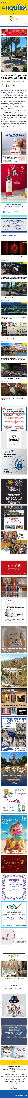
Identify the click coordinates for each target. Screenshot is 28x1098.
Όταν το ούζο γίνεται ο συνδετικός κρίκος (10, 297)
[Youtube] (5, 2)
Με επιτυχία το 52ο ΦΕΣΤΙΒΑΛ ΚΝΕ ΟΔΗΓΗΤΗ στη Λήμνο (13, 378)
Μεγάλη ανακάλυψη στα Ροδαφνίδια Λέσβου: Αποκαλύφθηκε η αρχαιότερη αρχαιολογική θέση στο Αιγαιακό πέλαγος (14, 278)
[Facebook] (3, 2)
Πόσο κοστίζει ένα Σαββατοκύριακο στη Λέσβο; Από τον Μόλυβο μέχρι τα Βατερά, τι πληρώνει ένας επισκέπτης (13, 359)
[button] (26, 24)
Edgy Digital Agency (22, 1095)
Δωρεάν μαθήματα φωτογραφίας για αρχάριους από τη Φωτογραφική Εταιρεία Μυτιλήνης (13, 338)
